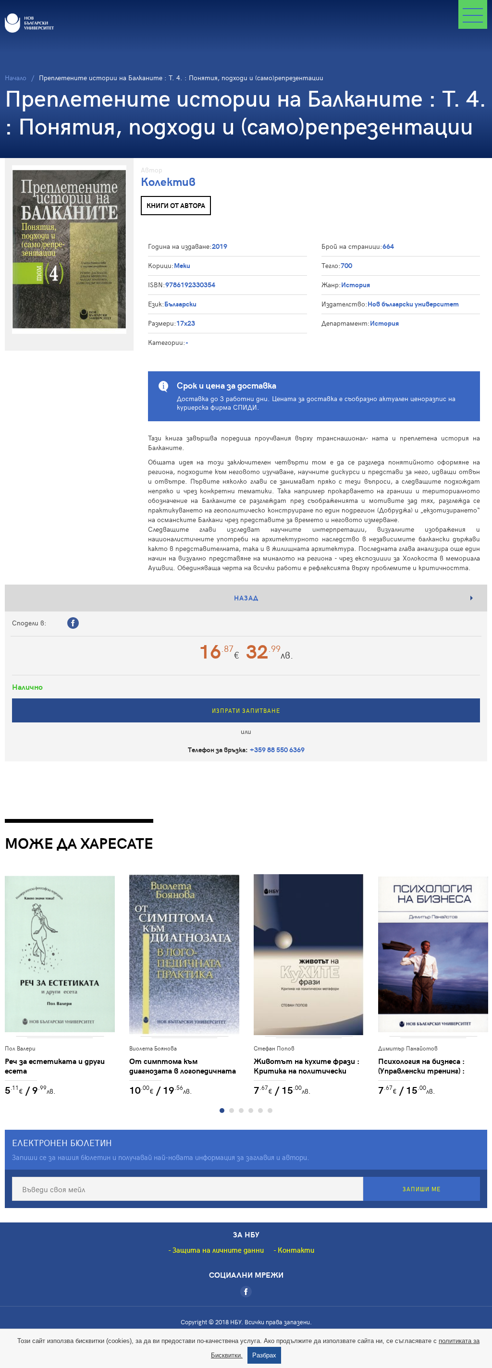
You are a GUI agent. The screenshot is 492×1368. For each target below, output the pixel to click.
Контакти (296, 1250)
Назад (246, 597)
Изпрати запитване (246, 710)
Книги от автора (176, 205)
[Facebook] (246, 1291)
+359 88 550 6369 (277, 749)
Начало (15, 77)
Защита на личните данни (218, 1250)
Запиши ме (422, 1189)
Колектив (168, 181)
